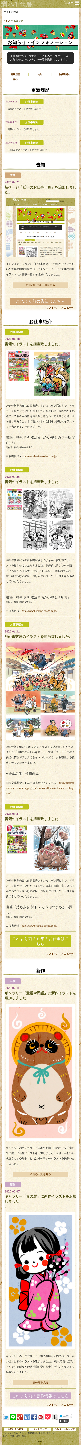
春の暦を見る (40, 1382)
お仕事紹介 (64, 74)
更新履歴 (15, 74)
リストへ (51, 307)
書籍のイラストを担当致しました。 (26, 109)
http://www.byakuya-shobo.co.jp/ (39, 456)
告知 (40, 74)
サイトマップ (40, 1429)
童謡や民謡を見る (40, 1174)
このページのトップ (64, 1429)
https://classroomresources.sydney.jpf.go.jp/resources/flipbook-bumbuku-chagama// (40, 788)
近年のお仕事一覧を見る (40, 285)
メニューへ (67, 307)
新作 (15, 79)
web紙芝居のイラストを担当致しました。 (29, 150)
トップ (6, 20)
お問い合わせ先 (15, 1429)
